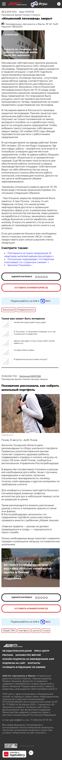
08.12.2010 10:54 (9, 12)
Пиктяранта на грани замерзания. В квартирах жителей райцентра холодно (28, 255)
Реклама (7, 655)
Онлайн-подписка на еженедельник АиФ (28, 659)
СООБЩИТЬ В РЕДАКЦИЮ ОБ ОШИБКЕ (23, 667)
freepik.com (7, 435)
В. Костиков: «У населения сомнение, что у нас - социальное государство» (35, 333)
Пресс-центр (41, 651)
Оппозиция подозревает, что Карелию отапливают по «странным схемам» (29, 261)
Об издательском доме (17, 651)
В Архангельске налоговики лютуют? (31, 359)
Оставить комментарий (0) (31, 287)
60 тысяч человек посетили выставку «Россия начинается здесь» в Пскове (27, 568)
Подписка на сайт (13, 663)
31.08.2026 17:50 (9, 376)
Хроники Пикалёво (18, 265)
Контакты (34, 663)
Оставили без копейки (24, 350)
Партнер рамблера (27, 746)
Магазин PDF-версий (28, 655)
